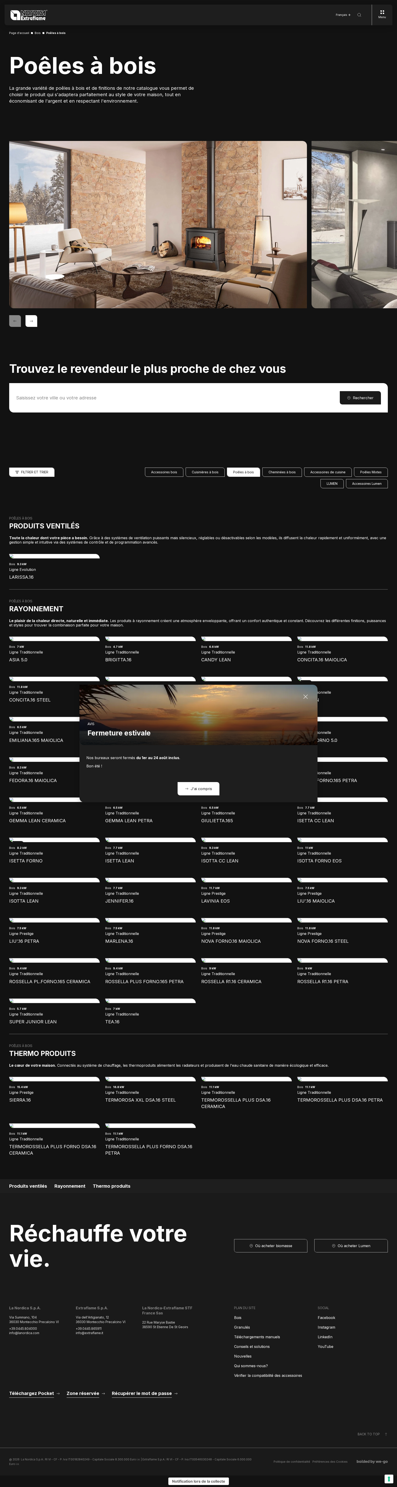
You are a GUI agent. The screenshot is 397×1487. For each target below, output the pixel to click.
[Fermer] (305, 696)
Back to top (369, 1434)
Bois (237, 1317)
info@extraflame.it (89, 1333)
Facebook (326, 1317)
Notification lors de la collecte (198, 1481)
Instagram (326, 1327)
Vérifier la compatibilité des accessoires (268, 1375)
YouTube (325, 1346)
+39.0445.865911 (89, 1328)
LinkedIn (325, 1337)
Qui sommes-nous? (251, 1366)
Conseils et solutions (252, 1346)
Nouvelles (243, 1356)
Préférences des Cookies (330, 1461)
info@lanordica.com (24, 1333)
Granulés (242, 1327)
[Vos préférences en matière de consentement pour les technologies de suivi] (389, 1479)
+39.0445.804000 (23, 1328)
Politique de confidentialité (292, 1461)
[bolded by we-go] (372, 1462)
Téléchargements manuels (257, 1337)
